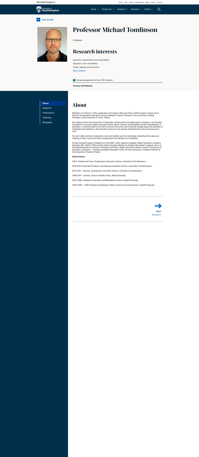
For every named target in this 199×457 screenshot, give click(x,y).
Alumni (131, 2)
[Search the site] (158, 9)
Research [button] (121, 9)
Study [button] (93, 9)
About (121, 2)
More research (79, 70)
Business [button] (135, 9)
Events (153, 2)
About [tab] (45, 103)
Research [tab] (46, 108)
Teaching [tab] (46, 117)
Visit (125, 2)
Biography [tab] (47, 122)
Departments (139, 2)
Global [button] (147, 9)
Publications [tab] (48, 113)
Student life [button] (107, 9)
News (147, 2)
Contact (160, 2)
